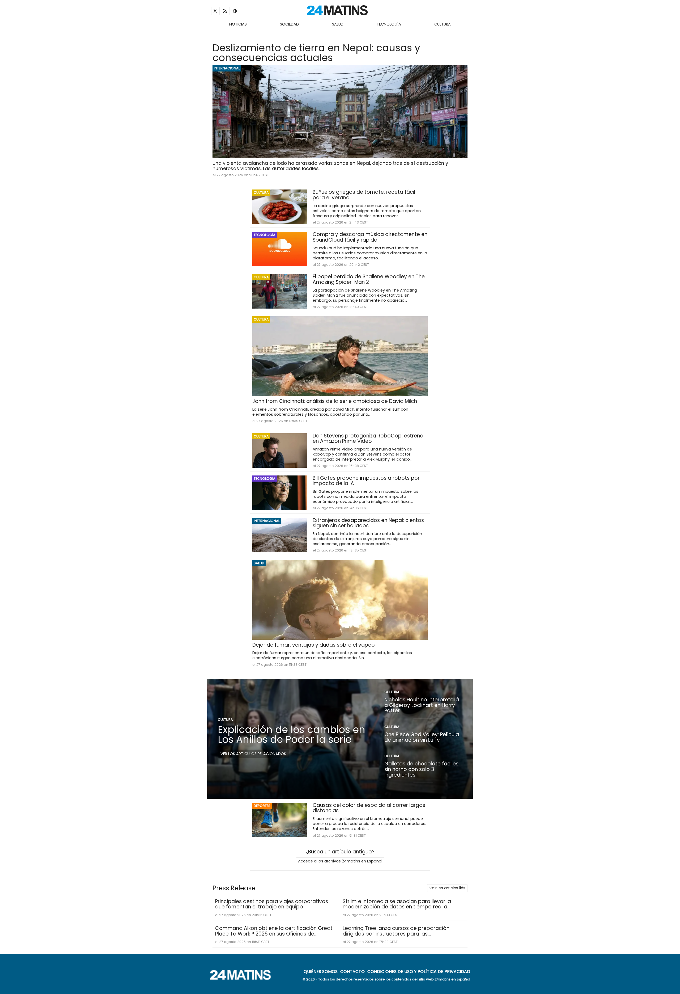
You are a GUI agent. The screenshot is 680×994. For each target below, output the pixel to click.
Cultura (442, 24)
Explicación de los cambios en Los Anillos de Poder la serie (291, 734)
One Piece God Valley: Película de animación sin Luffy (421, 737)
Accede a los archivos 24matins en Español (340, 861)
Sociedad (289, 24)
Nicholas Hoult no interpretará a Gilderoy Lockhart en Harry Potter (421, 705)
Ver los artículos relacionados (253, 753)
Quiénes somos (321, 971)
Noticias (238, 24)
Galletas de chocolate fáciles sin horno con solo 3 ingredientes (421, 769)
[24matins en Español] (243, 978)
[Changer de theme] (235, 11)
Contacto (352, 971)
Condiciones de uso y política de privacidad (418, 971)
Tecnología (389, 24)
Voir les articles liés (447, 888)
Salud (337, 24)
